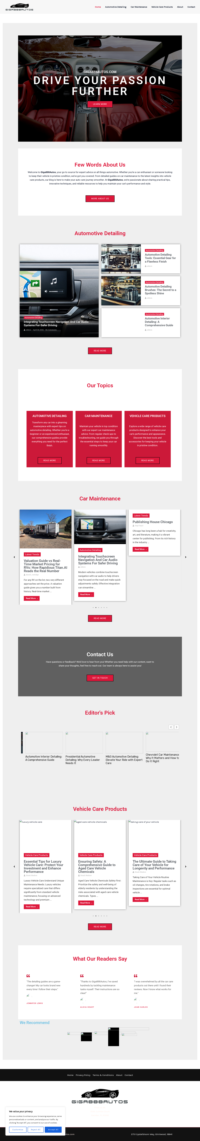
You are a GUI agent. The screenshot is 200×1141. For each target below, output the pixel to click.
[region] (35, 1121)
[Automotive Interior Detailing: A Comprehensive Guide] (121, 322)
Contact (191, 7)
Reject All (35, 1129)
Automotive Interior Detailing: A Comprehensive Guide (159, 322)
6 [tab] (106, 607)
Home (98, 7)
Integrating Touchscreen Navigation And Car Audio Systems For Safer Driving (56, 323)
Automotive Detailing (115, 7)
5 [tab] (104, 607)
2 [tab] (96, 607)
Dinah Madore (31, 875)
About (180, 7)
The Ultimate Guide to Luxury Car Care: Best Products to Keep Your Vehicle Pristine (149, 866)
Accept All (53, 1129)
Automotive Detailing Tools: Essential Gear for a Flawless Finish (160, 258)
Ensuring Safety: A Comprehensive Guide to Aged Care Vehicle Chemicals (42, 866)
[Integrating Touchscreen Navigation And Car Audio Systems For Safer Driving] (59, 290)
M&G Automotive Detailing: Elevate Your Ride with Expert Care (79, 760)
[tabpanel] (45, 555)
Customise (17, 1129)
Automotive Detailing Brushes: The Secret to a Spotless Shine (160, 290)
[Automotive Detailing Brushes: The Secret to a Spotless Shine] (121, 290)
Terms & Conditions (103, 1075)
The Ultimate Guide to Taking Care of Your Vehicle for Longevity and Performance (100, 864)
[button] (14, 557)
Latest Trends (87, 515)
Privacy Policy (83, 1075)
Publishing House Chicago (98, 522)
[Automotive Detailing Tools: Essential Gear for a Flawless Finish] (121, 258)
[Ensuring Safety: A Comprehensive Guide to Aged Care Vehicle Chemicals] (45, 834)
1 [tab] (93, 607)
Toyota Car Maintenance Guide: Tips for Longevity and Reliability (159, 758)
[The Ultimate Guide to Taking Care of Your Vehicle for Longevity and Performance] (100, 834)
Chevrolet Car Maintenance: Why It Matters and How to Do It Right (118, 758)
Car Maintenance (139, 7)
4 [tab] (101, 607)
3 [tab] (98, 607)
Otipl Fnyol (84, 525)
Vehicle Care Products (162, 7)
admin (28, 330)
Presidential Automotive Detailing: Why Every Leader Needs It (38, 760)
